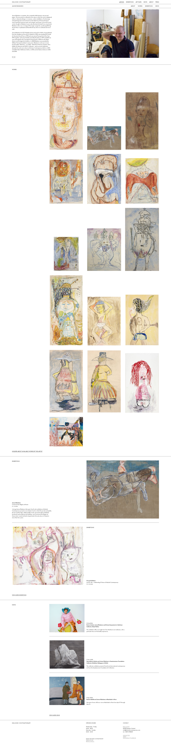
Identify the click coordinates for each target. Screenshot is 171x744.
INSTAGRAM (126, 738)
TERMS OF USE (89, 740)
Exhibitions (130, 2)
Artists (121, 2)
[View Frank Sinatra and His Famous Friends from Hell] (104, 249)
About (151, 2)
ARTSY (124, 736)
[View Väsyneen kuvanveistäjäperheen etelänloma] (66, 431)
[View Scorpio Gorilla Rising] (142, 181)
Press (157, 2)
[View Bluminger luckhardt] (66, 310)
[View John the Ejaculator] (104, 321)
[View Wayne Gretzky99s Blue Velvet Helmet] (104, 179)
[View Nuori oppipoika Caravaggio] (66, 109)
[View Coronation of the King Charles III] (142, 239)
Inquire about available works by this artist (27, 451)
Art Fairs (138, 2)
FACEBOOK (133, 738)
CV (13, 57)
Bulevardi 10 (126, 726)
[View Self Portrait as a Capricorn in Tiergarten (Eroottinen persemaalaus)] (104, 138)
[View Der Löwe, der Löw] (142, 320)
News (145, 2)
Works (140, 6)
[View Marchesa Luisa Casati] (142, 383)
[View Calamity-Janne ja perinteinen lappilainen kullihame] (104, 381)
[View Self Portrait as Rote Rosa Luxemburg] (142, 121)
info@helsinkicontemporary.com (131, 730)
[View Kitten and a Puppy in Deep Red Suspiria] (66, 181)
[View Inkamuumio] (66, 381)
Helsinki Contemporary (21, 2)
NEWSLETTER (126, 735)
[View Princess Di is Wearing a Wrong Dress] (66, 254)
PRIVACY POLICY (90, 741)
